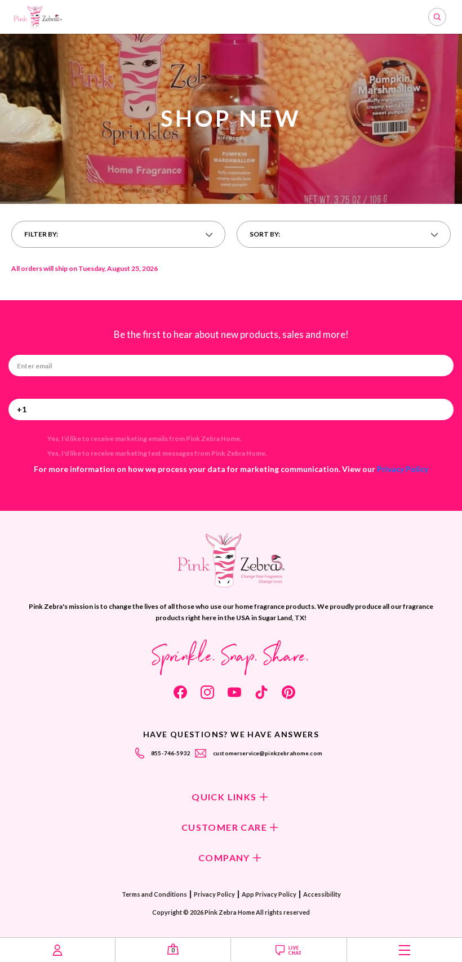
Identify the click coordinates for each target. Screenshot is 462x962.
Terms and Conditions (154, 894)
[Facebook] (180, 692)
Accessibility (322, 894)
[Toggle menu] (404, 950)
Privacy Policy (402, 469)
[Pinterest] (288, 692)
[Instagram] (207, 692)
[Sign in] (57, 950)
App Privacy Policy (269, 894)
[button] (118, 234)
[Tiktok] (261, 692)
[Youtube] (234, 692)
